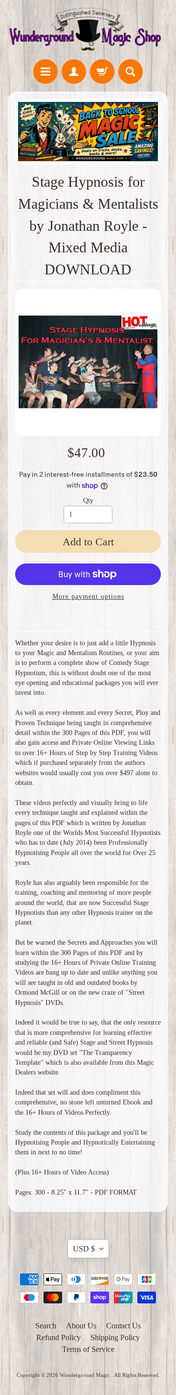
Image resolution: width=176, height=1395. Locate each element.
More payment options (88, 596)
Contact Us (123, 1326)
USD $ (84, 1249)
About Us (81, 1326)
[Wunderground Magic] (88, 31)
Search (45, 1326)
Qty (88, 500)
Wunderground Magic (85, 1375)
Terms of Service (88, 1349)
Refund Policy (58, 1337)
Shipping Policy (115, 1337)
